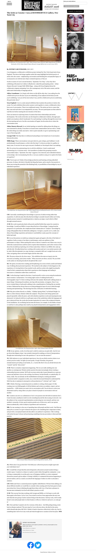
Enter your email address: (70, 1)
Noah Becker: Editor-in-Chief (48, 552)
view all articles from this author (29, 532)
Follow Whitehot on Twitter (28, 530)
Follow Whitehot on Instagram (29, 528)
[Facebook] (30, 545)
